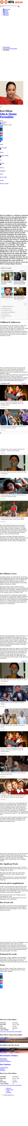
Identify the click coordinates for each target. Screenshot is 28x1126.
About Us (8, 1088)
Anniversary (7, 9)
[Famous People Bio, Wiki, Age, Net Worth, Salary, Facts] (12, 3)
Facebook (8, 1092)
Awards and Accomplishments (8, 312)
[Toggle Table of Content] (24, 304)
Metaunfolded (6, 47)
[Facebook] (14, 127)
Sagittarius (2, 170)
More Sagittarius (5, 1064)
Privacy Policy (9, 1089)
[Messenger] (14, 132)
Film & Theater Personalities (10, 48)
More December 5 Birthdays (9, 1055)
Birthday (6, 10)
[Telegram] (14, 137)
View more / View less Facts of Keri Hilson (11, 1031)
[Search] (19, 6)
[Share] (14, 139)
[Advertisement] (14, 31)
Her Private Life (5, 314)
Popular (6, 12)
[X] (14, 129)
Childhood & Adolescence (7, 306)
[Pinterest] (14, 134)
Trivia (3, 317)
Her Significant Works (7, 310)
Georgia (6, 155)
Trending (6, 13)
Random (6, 15)
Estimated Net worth (6, 316)
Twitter (8, 1091)
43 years (2, 163)
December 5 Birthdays (5, 1061)
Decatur (2, 155)
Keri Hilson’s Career (6, 308)
